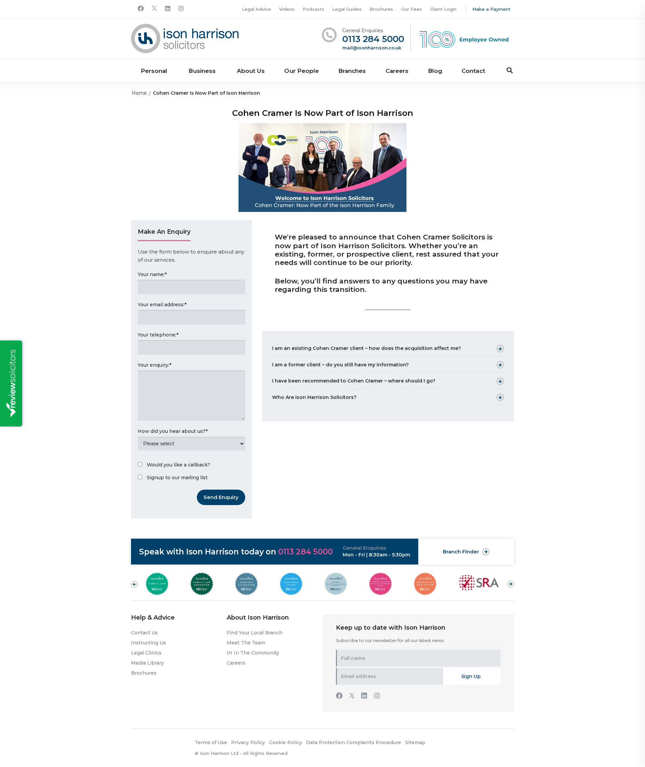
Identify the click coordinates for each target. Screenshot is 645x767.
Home (139, 93)
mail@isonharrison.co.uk (371, 47)
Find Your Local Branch (255, 633)
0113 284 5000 (373, 39)
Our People (301, 70)
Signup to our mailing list (177, 478)
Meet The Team (246, 643)
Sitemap (415, 742)
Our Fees (411, 9)
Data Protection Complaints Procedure (353, 742)
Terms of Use (211, 742)
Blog (435, 70)
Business (201, 70)
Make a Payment (491, 9)
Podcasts (313, 9)
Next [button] (510, 580)
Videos (287, 9)
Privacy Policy (248, 742)
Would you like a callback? (178, 465)
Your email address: (162, 305)
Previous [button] (134, 584)
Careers (397, 70)
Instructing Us (148, 643)
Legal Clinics (146, 653)
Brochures (381, 9)
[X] (154, 9)
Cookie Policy (285, 742)
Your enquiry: (154, 365)
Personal (154, 70)
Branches (352, 70)
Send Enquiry (221, 497)
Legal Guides (346, 9)
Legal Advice (256, 9)
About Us (251, 70)
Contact (473, 70)
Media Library (147, 663)
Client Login (443, 9)
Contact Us (144, 633)
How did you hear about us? (173, 431)
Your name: (152, 274)
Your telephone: (158, 335)
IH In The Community (253, 653)
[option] (166, 583)
